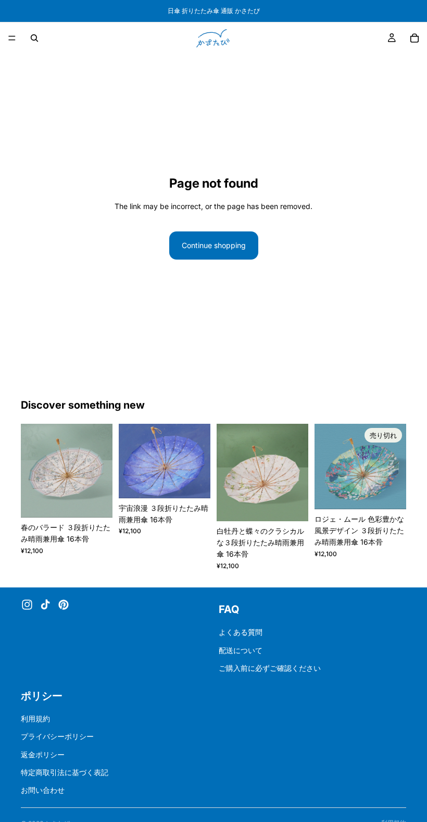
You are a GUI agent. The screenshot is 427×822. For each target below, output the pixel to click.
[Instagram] (27, 604)
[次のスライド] (101, 470)
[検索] (34, 38)
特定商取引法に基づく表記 (64, 772)
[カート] (414, 38)
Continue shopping (214, 245)
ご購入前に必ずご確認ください (270, 668)
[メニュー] (12, 38)
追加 (105, 501)
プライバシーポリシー (57, 736)
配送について (240, 650)
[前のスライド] (32, 470)
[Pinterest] (63, 604)
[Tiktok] (45, 604)
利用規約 (35, 718)
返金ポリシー (43, 754)
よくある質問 (240, 632)
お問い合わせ (43, 790)
